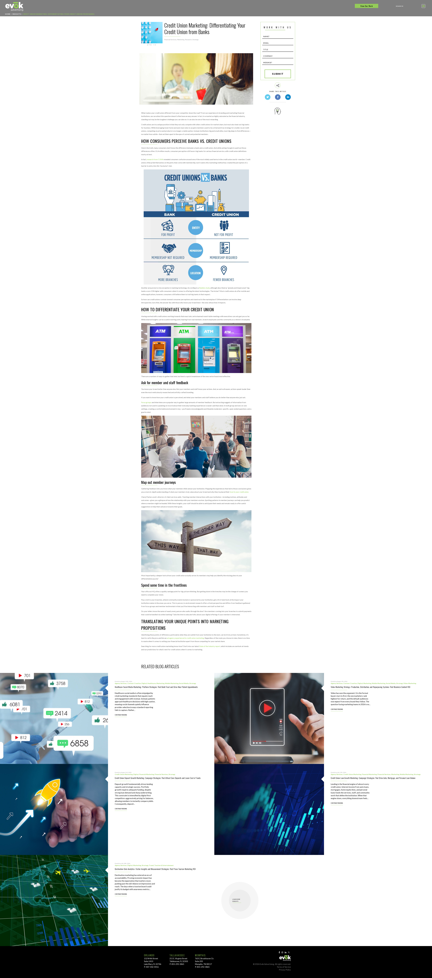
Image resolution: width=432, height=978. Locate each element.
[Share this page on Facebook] (278, 97)
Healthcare (151, 683)
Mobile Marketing (171, 683)
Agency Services (121, 683)
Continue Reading (121, 715)
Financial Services (170, 39)
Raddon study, (204, 288)
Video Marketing (409, 683)
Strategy (195, 39)
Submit (278, 73)
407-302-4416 (152, 967)
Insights (16, 14)
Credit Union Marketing (124, 774)
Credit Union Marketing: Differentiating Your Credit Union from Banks (58, 14)
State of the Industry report (209, 646)
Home (7, 14)
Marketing (180, 39)
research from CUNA (155, 159)
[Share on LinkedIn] (288, 97)
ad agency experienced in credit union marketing (185, 638)
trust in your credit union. (239, 492)
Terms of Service (284, 967)
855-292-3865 (178, 964)
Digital (144, 683)
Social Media (184, 683)
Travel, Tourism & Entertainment (161, 865)
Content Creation (134, 683)
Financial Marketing (146, 774)
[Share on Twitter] (267, 97)
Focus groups (146, 402)
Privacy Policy (285, 970)
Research (188, 39)
